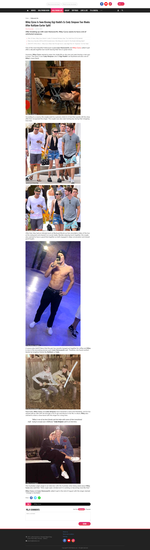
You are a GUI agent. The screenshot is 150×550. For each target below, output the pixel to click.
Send (84, 523)
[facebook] (101, 4)
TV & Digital (94, 10)
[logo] (33, 3)
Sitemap (65, 536)
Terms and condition (68, 534)
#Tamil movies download (69, 4)
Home (27, 18)
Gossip (67, 10)
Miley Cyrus (77, 48)
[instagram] (110, 4)
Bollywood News (43, 10)
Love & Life (84, 10)
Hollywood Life (34, 18)
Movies (33, 10)
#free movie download (54, 4)
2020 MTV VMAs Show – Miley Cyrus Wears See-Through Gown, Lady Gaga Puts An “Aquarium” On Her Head (58, 44)
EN (120, 4)
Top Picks (75, 10)
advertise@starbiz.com (33, 541)
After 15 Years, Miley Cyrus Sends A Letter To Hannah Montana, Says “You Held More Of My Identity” (55, 38)
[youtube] (106, 4)
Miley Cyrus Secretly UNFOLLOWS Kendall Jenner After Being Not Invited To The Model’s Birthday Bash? (56, 41)
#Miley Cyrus (37, 504)
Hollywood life (57, 10)
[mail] (114, 4)
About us (65, 532)
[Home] (28, 10)
